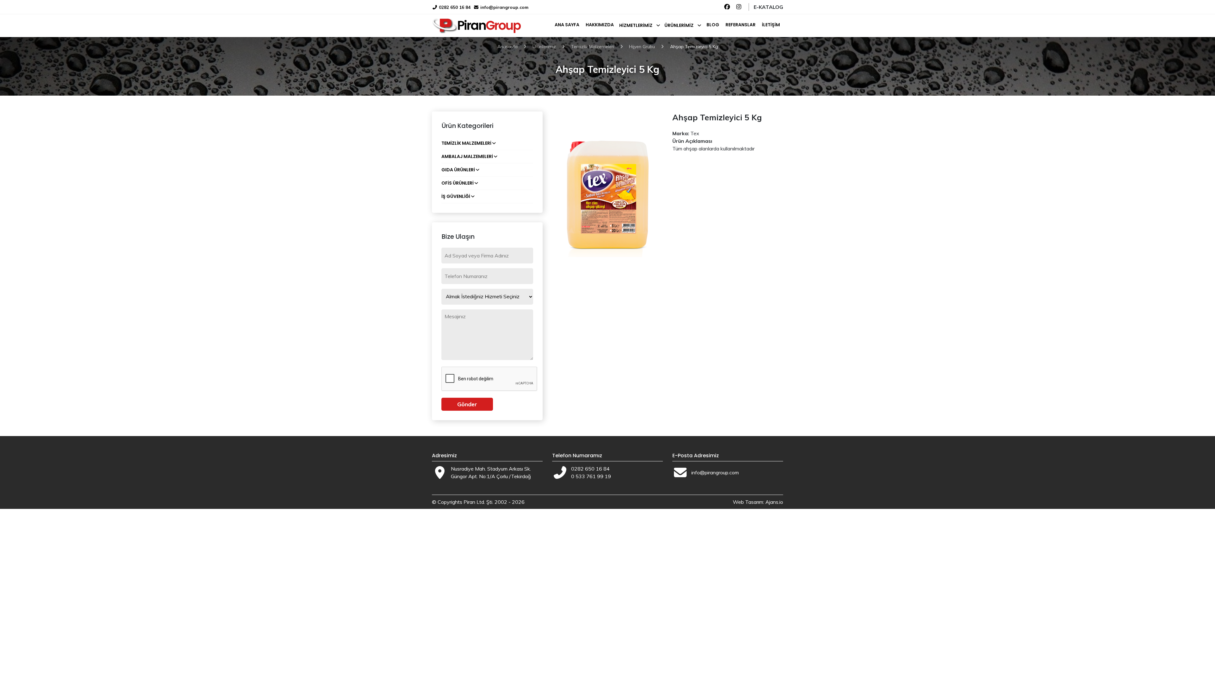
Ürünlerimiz (679, 25)
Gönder (467, 404)
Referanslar (741, 25)
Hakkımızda (600, 25)
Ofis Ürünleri (457, 183)
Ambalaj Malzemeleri (467, 156)
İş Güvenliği (455, 196)
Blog (713, 25)
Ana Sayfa (567, 25)
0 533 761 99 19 (591, 476)
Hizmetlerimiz (635, 25)
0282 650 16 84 (454, 7)
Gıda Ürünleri (458, 170)
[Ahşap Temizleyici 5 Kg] (607, 183)
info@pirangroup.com (504, 7)
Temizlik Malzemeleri (466, 143)
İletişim (771, 25)
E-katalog (768, 7)
